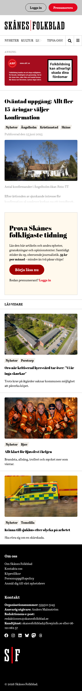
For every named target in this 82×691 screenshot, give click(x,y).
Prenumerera (63, 7)
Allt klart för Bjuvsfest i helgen (28, 451)
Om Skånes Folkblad (18, 564)
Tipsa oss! (55, 40)
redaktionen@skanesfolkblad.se (26, 618)
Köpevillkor (13, 573)
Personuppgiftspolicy (19, 578)
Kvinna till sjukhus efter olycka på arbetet (37, 530)
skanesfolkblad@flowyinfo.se (42, 623)
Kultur (27, 40)
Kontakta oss (13, 568)
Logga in (36, 7)
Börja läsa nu (27, 269)
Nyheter (12, 40)
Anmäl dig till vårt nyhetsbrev (25, 583)
